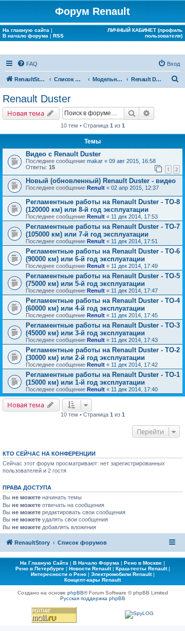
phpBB (75, 593)
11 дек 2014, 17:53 (134, 216)
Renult (96, 188)
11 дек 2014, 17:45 (134, 315)
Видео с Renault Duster (63, 154)
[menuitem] (27, 64)
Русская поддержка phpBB (92, 598)
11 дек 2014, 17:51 (134, 241)
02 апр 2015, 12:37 (135, 188)
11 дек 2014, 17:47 (134, 290)
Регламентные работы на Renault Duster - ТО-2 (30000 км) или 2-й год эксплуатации (103, 354)
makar (95, 161)
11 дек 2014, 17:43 (134, 340)
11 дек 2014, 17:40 (134, 389)
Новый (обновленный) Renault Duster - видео (101, 181)
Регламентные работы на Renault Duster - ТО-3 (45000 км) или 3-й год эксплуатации (103, 329)
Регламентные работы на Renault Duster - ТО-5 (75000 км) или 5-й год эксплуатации (103, 279)
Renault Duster (37, 98)
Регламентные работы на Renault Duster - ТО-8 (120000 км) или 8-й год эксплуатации (103, 205)
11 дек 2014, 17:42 (134, 365)
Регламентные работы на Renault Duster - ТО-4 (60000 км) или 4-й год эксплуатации (103, 304)
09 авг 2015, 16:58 (132, 161)
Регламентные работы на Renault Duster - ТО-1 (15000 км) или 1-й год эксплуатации (103, 378)
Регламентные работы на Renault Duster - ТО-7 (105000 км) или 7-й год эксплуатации (103, 230)
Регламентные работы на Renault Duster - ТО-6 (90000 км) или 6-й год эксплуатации (103, 255)
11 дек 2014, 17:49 (134, 266)
